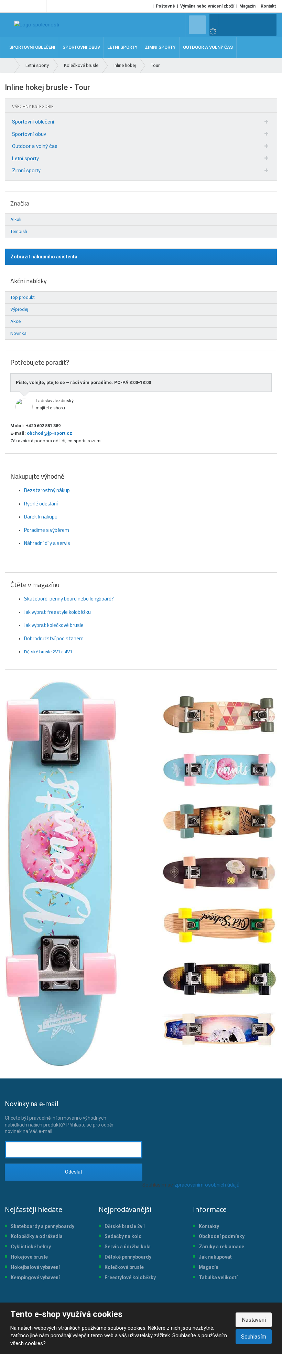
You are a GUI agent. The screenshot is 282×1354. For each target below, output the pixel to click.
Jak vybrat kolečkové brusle (54, 625)
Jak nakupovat (215, 1257)
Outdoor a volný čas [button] (208, 47)
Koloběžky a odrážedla (37, 1236)
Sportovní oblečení (33, 122)
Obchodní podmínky (222, 1236)
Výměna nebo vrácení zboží (207, 6)
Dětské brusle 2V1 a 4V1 (48, 651)
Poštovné (165, 6)
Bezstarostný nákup (47, 490)
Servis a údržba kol (126, 1246)
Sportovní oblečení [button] (32, 47)
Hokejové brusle (29, 1257)
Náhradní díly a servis (47, 543)
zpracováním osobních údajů (206, 1185)
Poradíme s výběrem (46, 530)
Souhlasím (253, 1336)
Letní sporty (25, 158)
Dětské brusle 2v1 (125, 1226)
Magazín (247, 6)
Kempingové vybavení (35, 1277)
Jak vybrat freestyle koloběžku (57, 612)
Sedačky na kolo (123, 1236)
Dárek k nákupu (40, 517)
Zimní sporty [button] (160, 47)
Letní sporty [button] (122, 47)
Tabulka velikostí (218, 1277)
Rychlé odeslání (41, 503)
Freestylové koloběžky (130, 1277)
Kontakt (268, 6)
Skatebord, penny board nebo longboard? (69, 599)
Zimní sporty (26, 170)
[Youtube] (39, 6)
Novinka (18, 333)
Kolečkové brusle (124, 1267)
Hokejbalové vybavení (35, 1267)
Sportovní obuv (29, 134)
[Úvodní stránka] (36, 25)
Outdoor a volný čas (34, 146)
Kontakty (209, 1226)
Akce (15, 321)
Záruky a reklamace (221, 1246)
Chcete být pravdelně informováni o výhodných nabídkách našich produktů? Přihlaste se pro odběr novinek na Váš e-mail (59, 1117)
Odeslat (73, 1172)
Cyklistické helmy (31, 1246)
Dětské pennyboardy (128, 1257)
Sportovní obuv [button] (81, 47)
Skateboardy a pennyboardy (42, 1226)
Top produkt (22, 297)
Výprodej (19, 309)
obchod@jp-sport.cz (49, 433)
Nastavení (254, 1320)
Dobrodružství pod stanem (54, 638)
